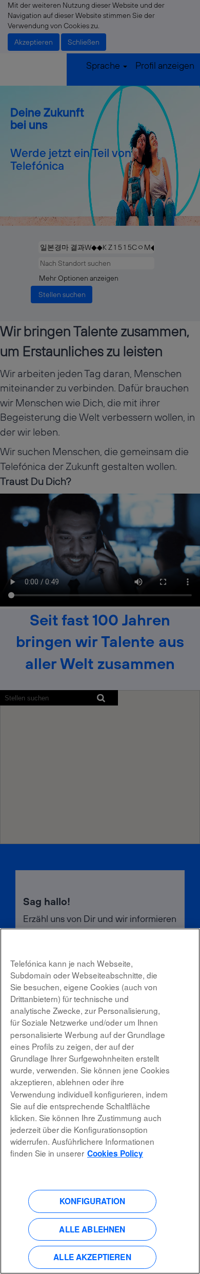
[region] (100, 1101)
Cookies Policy (115, 1153)
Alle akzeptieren (92, 1257)
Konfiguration (92, 1201)
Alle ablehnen (92, 1229)
